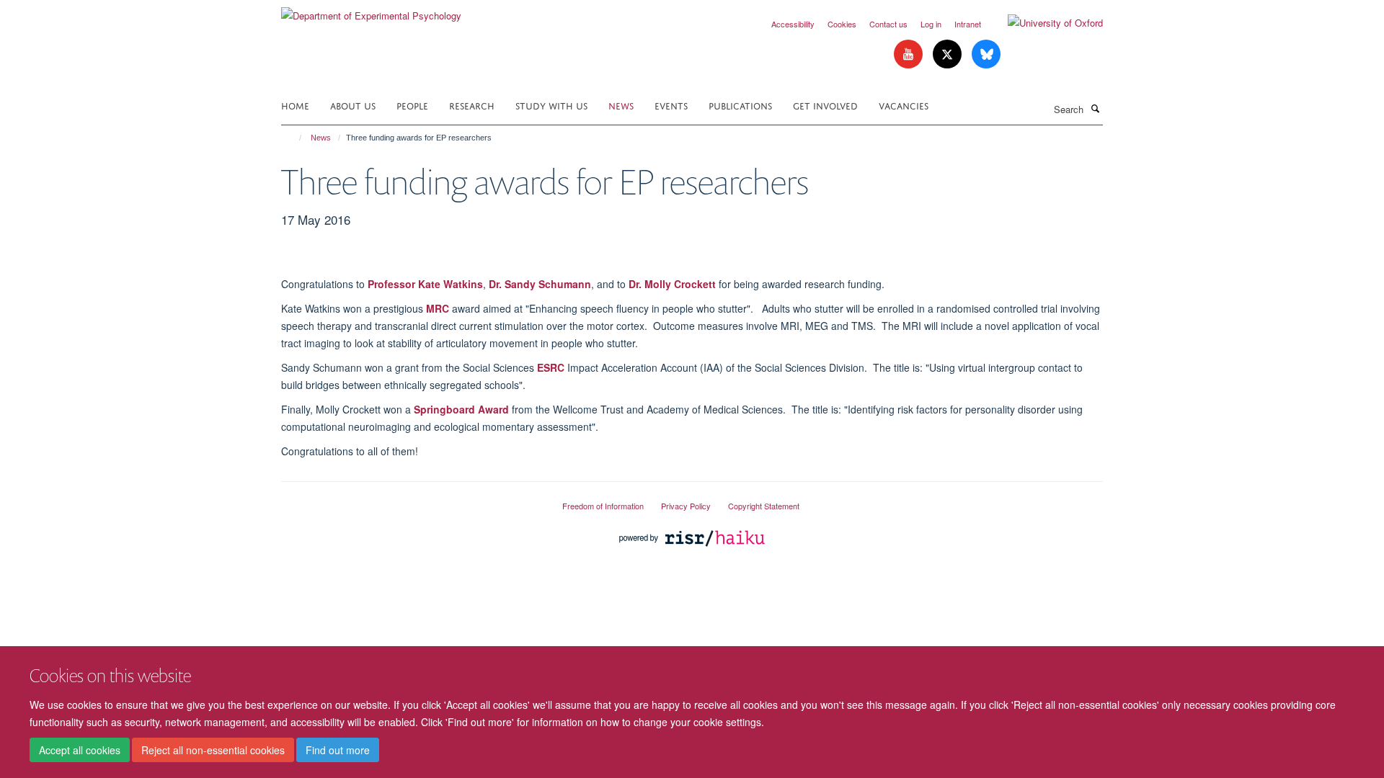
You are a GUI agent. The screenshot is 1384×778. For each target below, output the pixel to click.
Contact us (888, 24)
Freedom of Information (603, 505)
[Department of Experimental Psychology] (371, 10)
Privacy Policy (686, 505)
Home (295, 105)
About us (353, 105)
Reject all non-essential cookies (213, 750)
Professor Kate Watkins (425, 284)
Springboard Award (461, 409)
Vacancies (903, 105)
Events (671, 105)
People (412, 105)
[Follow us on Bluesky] (986, 54)
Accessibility (793, 24)
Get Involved (825, 105)
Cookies (842, 24)
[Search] (1095, 108)
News (621, 105)
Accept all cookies (79, 750)
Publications (740, 105)
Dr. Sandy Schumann (540, 284)
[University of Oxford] (1044, 23)
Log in (931, 24)
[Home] (294, 138)
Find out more (338, 750)
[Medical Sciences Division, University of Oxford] (411, 500)
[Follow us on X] (948, 54)
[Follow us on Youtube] (910, 54)
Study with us (551, 105)
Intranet (967, 24)
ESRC (550, 367)
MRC (437, 308)
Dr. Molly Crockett (672, 284)
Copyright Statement (763, 505)
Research (471, 105)
